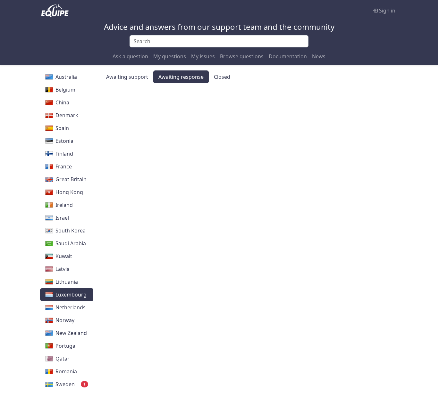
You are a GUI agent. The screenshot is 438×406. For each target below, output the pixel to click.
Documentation (288, 56)
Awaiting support (127, 76)
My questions (169, 56)
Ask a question (130, 56)
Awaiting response (181, 76)
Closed (222, 76)
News (318, 56)
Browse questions (242, 56)
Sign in (386, 10)
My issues (203, 56)
